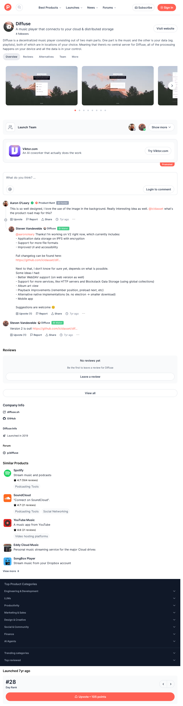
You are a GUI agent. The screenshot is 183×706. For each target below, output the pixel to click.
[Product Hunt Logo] (7, 7)
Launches (72, 7)
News (91, 7)
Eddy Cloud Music (26, 545)
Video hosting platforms (31, 536)
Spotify (18, 470)
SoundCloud (22, 495)
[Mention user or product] (10, 189)
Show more (159, 127)
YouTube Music (24, 520)
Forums (108, 7)
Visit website (165, 28)
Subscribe (145, 7)
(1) (25, 313)
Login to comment (158, 189)
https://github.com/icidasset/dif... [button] (38, 260)
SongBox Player (24, 558)
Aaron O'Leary (19, 203)
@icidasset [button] (156, 208)
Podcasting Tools (27, 486)
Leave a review (90, 376)
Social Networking (55, 511)
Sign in (168, 7)
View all (90, 393)
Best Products (48, 7)
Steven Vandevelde (29, 228)
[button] (75, 56)
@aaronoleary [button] (25, 234)
